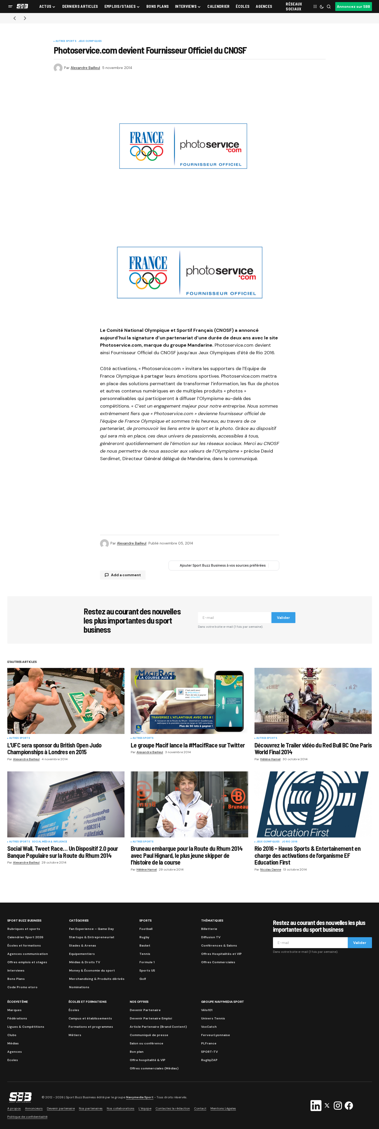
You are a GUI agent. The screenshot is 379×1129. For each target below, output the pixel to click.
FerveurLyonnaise (215, 1035)
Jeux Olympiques (90, 41)
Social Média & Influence (49, 842)
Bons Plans (16, 979)
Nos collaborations (120, 1108)
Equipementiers (82, 954)
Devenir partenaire (61, 1108)
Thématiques (212, 920)
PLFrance (208, 1043)
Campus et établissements (90, 1018)
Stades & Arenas (82, 945)
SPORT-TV (209, 1052)
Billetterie (209, 929)
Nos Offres (139, 1002)
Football (145, 929)
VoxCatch (209, 1027)
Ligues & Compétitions (25, 1027)
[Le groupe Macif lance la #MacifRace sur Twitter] (189, 701)
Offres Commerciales (218, 962)
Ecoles (12, 1060)
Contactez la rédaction (173, 1108)
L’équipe (145, 1108)
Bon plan (137, 1052)
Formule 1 (146, 962)
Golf (142, 979)
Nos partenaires (91, 1108)
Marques (14, 1010)
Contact (200, 1108)
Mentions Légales (223, 1108)
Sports (145, 920)
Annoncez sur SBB (353, 6)
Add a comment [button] (126, 575)
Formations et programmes (91, 1027)
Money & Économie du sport (92, 970)
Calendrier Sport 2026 (25, 937)
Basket (144, 945)
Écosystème (17, 1002)
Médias (13, 1043)
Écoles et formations (24, 945)
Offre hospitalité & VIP (147, 1060)
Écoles (74, 1010)
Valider (283, 617)
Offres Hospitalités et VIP (221, 954)
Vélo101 (206, 1010)
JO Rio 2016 (290, 842)
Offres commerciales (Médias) (154, 1068)
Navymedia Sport (139, 1097)
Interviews (15, 970)
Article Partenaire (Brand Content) (158, 1027)
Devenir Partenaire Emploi (151, 1018)
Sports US (147, 970)
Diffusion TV (210, 937)
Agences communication (27, 954)
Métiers (75, 1035)
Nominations (79, 987)
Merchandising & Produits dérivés (97, 979)
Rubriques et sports (23, 929)
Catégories (79, 920)
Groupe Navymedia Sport (222, 1002)
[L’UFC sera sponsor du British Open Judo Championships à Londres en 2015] (66, 701)
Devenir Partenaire (145, 1010)
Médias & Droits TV (84, 962)
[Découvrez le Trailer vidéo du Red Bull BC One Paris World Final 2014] (313, 701)
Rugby (144, 937)
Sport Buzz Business (24, 920)
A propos (14, 1108)
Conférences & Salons (219, 945)
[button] (10, 6)
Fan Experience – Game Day (91, 929)
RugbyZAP (209, 1060)
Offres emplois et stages (27, 962)
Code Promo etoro (22, 987)
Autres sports (65, 41)
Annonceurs (34, 1108)
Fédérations (17, 1018)
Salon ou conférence (146, 1043)
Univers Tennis (213, 1018)
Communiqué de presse (149, 1035)
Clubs (11, 1035)
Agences (14, 1052)
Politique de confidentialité (27, 1117)
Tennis (144, 954)
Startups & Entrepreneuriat (91, 937)
